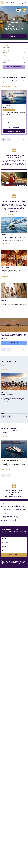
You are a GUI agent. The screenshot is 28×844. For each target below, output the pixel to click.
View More (14, 36)
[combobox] (13, 47)
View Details (14, 127)
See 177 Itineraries (14, 66)
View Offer (14, 342)
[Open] (25, 47)
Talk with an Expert (14, 131)
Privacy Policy (6, 565)
